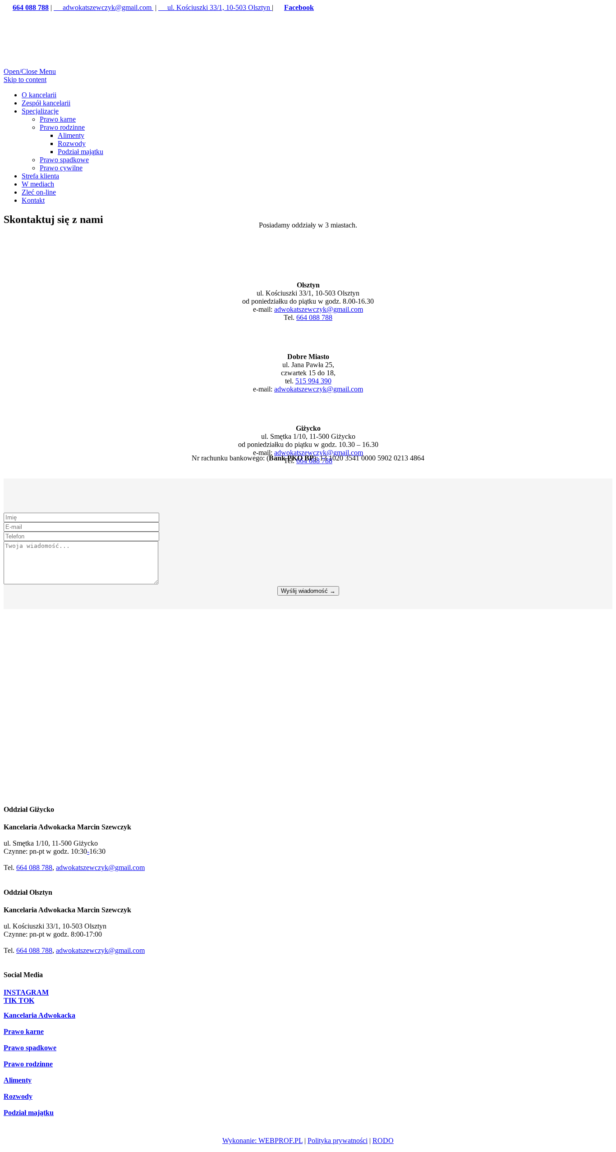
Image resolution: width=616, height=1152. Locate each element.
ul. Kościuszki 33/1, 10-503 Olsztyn (215, 7)
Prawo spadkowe (30, 1048)
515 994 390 (313, 381)
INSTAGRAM (26, 992)
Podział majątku (29, 1112)
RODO (383, 1140)
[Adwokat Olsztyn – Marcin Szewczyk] (110, 71)
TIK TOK (19, 1000)
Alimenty (18, 1080)
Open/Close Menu (30, 71)
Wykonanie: (240, 1140)
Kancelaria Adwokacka (39, 1015)
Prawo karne (24, 1031)
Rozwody (18, 1096)
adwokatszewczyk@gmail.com (103, 7)
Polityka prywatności (338, 1140)
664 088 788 (314, 317)
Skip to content (25, 79)
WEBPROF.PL (280, 1140)
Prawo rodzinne (28, 1064)
